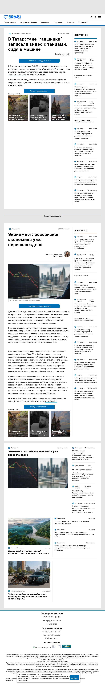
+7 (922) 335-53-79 (51, 631)
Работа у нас (51, 638)
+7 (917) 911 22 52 (51, 617)
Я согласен (74, 677)
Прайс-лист (51, 624)
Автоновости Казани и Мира (21, 33)
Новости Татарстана (17, 548)
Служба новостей (62, 54)
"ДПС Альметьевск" (17, 75)
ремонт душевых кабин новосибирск (82, 121)
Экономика (15, 229)
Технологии (79, 503)
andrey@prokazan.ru (51, 620)
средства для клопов (81, 275)
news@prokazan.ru (51, 635)
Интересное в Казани (81, 59)
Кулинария (80, 41)
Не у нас (80, 177)
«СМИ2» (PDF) (79, 673)
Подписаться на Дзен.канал (39, 61)
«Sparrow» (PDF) (90, 673)
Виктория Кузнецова (54, 254)
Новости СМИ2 (14, 94)
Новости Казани (77, 487)
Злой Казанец (51, 401)
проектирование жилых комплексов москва (82, 319)
